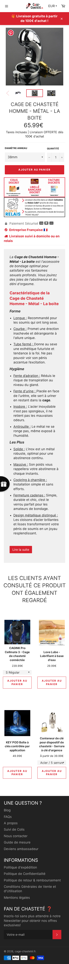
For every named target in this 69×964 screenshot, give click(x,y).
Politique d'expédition (20, 867)
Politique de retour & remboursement (32, 880)
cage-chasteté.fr (25, 951)
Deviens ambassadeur (21, 849)
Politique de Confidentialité (24, 874)
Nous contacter (15, 836)
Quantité (53, 148)
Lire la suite (20, 549)
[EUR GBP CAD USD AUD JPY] (53, 6)
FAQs (8, 817)
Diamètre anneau (16, 148)
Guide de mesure (17, 842)
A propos (11, 823)
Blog (7, 810)
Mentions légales (17, 898)
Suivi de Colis (14, 829)
